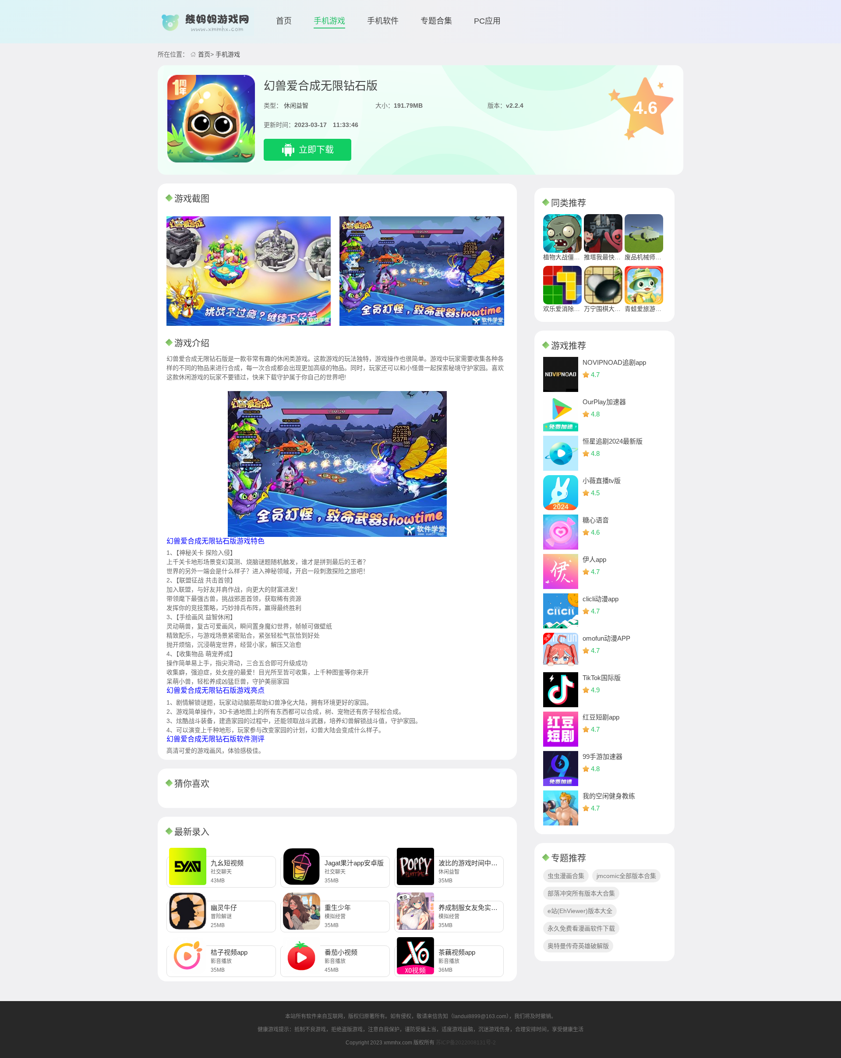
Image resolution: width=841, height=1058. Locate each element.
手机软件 (383, 21)
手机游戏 (329, 21)
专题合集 (436, 21)
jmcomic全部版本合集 (626, 875)
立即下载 (316, 150)
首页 (284, 21)
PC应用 (487, 21)
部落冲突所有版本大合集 (581, 893)
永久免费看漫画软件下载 (581, 928)
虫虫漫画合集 (566, 875)
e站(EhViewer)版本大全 (580, 910)
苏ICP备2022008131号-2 (466, 1043)
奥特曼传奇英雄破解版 (578, 945)
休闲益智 (296, 105)
